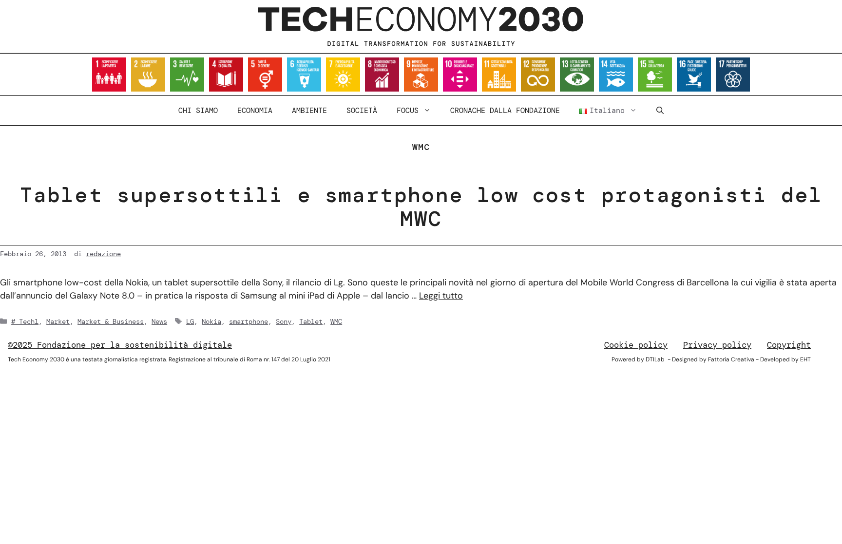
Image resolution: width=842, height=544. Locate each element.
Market (58, 321)
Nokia (211, 321)
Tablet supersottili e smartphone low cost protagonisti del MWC (421, 206)
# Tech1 (24, 321)
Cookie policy (636, 344)
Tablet (311, 321)
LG (190, 321)
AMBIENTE (309, 110)
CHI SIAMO (198, 110)
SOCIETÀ (361, 110)
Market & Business (110, 321)
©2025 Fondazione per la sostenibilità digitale (120, 344)
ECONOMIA (254, 110)
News (159, 321)
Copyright (789, 344)
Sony (283, 321)
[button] (660, 110)
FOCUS (408, 110)
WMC (336, 321)
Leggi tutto (441, 295)
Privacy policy (717, 344)
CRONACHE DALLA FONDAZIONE (505, 110)
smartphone (248, 321)
